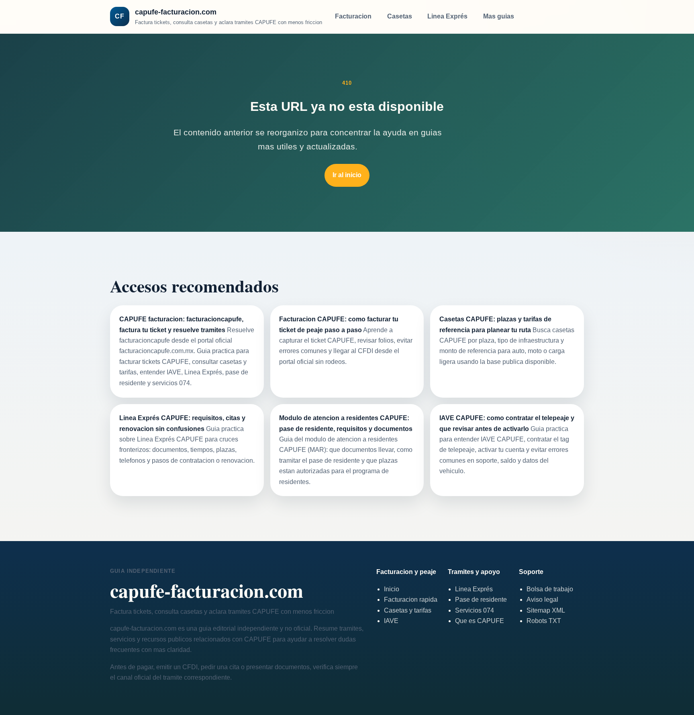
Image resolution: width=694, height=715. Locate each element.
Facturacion (353, 16)
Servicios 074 (474, 610)
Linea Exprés (447, 16)
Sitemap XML (546, 610)
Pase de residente (481, 599)
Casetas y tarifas (407, 610)
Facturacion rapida (410, 599)
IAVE (391, 620)
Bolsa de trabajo (550, 589)
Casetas (399, 16)
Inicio (391, 589)
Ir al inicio (347, 175)
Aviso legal (542, 599)
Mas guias (498, 16)
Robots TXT (544, 620)
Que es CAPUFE (479, 620)
